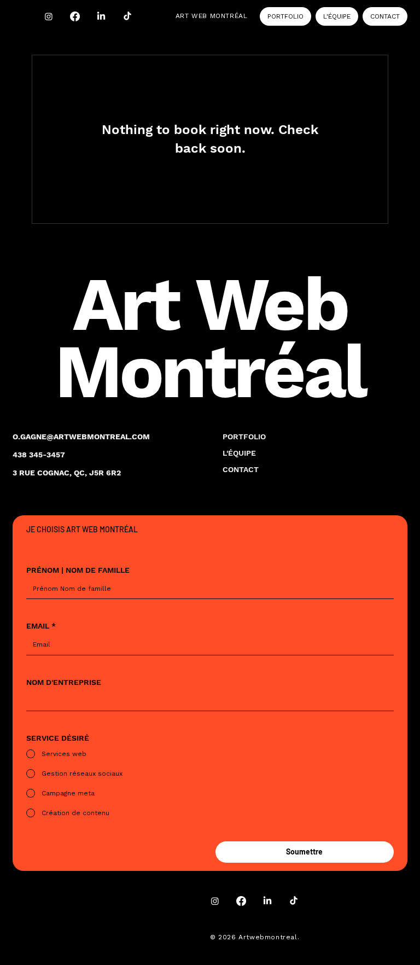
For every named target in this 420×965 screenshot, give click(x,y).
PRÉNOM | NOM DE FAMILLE (78, 570)
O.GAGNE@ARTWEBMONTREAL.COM (81, 436)
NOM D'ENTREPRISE (63, 682)
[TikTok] (127, 16)
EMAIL (41, 625)
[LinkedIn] (101, 16)
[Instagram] (49, 16)
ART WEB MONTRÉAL (212, 16)
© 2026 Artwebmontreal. (256, 937)
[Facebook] (75, 16)
